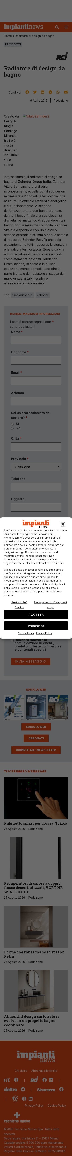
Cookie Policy (26, 633)
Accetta (36, 614)
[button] (63, 524)
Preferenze (36, 625)
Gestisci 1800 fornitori (19, 605)
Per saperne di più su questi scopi (50, 605)
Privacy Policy (44, 633)
